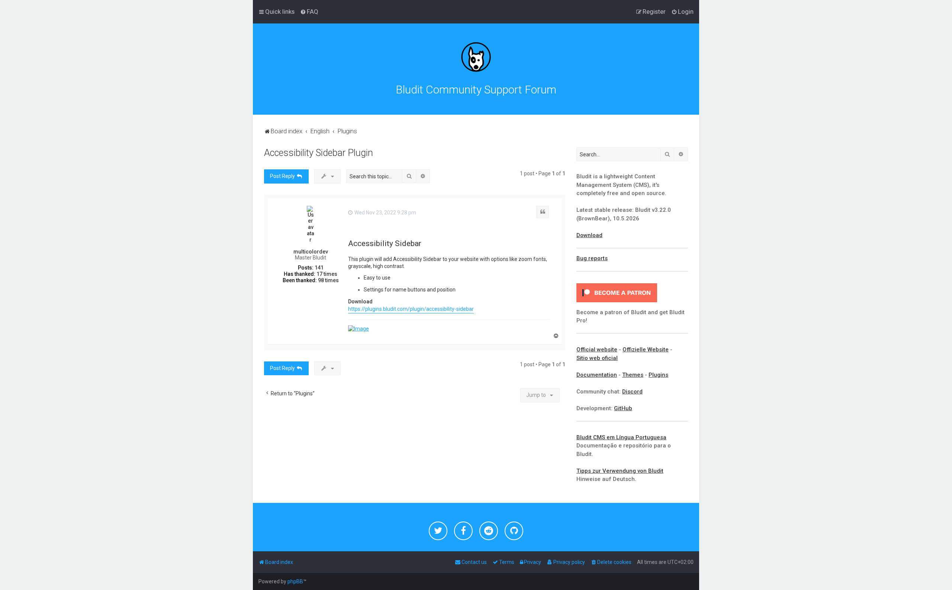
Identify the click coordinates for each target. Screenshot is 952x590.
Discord (632, 391)
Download (589, 235)
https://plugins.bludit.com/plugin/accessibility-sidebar (411, 309)
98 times (328, 280)
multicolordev (310, 252)
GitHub (623, 408)
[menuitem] (309, 11)
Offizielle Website (646, 349)
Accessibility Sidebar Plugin (318, 152)
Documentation (596, 374)
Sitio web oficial (597, 358)
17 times (326, 274)
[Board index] (476, 57)
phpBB (295, 581)
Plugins (658, 374)
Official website (596, 349)
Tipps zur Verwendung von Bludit (619, 471)
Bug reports (592, 258)
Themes (632, 374)
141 (319, 268)
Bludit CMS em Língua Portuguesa (621, 437)
